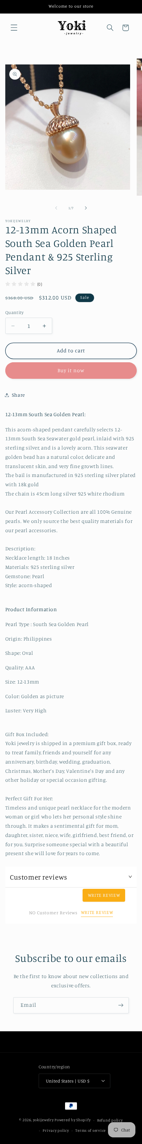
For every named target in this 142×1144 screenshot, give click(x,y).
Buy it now (71, 370)
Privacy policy (56, 1130)
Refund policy (110, 1120)
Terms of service (90, 1130)
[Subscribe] (120, 1005)
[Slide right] (86, 208)
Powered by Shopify (72, 1120)
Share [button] (18, 395)
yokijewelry (43, 1120)
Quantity (14, 312)
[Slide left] (56, 208)
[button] (13, 27)
